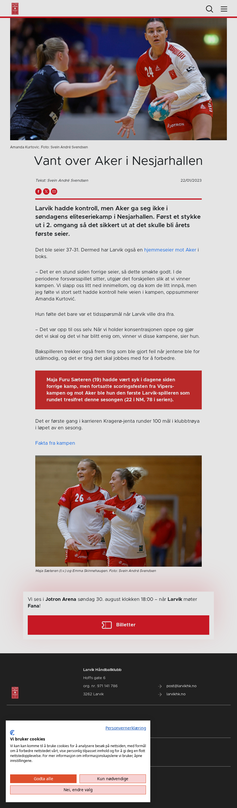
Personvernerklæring (125, 728)
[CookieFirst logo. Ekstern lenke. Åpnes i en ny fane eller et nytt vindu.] (12, 732)
